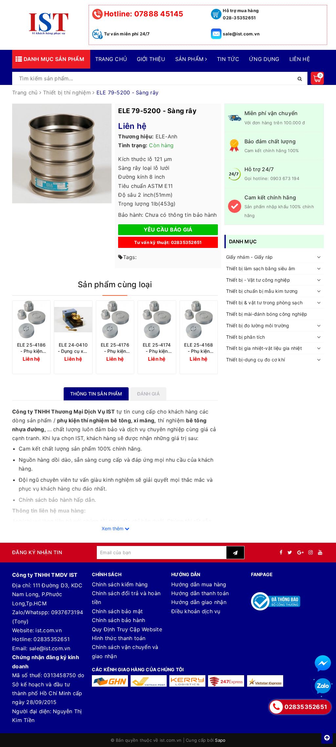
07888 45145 (143, 14)
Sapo (220, 740)
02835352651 (51, 639)
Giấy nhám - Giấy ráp (249, 257)
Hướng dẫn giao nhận (198, 602)
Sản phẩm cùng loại (115, 284)
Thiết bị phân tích (245, 337)
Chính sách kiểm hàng (120, 584)
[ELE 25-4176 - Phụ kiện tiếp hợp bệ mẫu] (115, 319)
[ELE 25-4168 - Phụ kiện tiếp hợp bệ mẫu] (199, 319)
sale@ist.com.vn (241, 33)
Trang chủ (111, 59)
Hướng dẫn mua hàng (198, 584)
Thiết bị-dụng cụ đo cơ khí (255, 359)
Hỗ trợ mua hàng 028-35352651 (241, 14)
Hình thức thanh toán (119, 638)
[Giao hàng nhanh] (110, 681)
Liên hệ (299, 59)
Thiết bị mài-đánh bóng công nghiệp (266, 314)
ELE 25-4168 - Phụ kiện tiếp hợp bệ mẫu (198, 348)
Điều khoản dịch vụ (195, 611)
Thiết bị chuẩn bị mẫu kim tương (262, 291)
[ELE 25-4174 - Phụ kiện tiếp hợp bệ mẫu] (157, 319)
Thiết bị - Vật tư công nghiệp (258, 280)
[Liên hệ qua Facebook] (323, 663)
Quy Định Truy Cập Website (127, 629)
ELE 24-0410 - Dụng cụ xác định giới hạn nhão (73, 348)
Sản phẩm (190, 59)
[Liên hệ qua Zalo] (323, 686)
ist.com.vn (48, 630)
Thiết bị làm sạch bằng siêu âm (260, 268)
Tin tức (228, 59)
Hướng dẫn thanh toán (200, 593)
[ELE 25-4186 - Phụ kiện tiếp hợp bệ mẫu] (31, 319)
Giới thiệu (151, 59)
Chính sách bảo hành (118, 620)
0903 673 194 (284, 178)
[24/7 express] (226, 681)
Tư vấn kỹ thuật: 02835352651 (167, 242)
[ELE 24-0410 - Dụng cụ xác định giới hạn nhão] (73, 319)
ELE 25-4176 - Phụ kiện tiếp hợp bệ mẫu (115, 348)
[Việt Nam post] (149, 681)
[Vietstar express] (265, 681)
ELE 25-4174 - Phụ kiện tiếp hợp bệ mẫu (157, 348)
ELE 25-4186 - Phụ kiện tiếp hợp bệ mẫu (31, 348)
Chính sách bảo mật (117, 611)
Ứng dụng (264, 59)
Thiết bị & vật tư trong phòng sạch (264, 302)
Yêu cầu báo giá (168, 229)
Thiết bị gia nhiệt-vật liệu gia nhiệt (264, 348)
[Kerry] (187, 681)
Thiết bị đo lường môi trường (257, 325)
